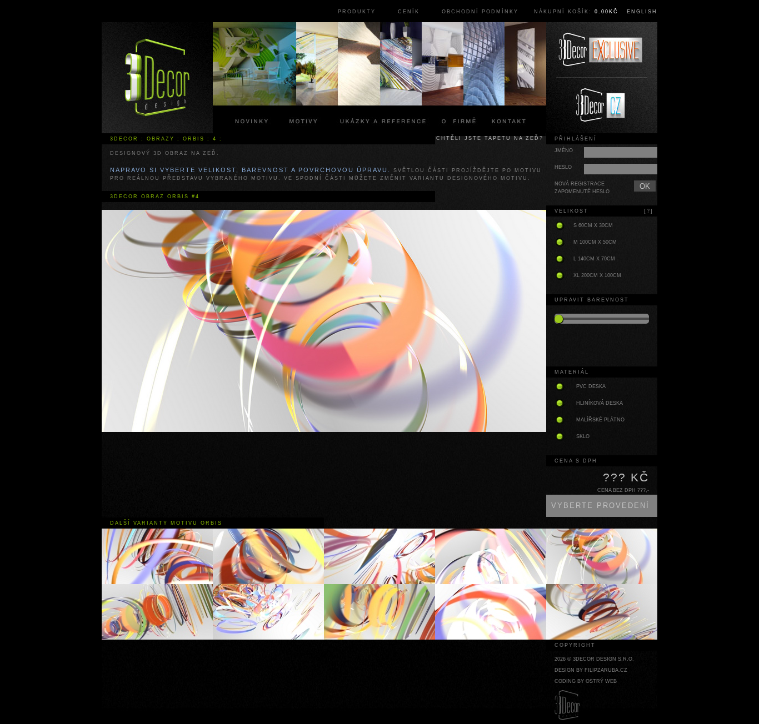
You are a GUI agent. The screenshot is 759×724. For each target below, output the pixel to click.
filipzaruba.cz (606, 670)
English (642, 11)
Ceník (409, 11)
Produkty (357, 11)
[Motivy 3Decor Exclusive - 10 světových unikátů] (601, 50)
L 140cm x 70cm (594, 259)
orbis (193, 139)
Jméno (564, 150)
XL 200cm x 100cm (597, 275)
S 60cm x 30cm (593, 225)
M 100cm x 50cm (595, 242)
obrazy (160, 139)
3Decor (124, 139)
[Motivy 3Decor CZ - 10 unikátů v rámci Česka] (601, 105)
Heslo (563, 167)
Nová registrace (580, 184)
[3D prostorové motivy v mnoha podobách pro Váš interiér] (157, 77)
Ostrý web (601, 681)
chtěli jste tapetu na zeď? (489, 138)
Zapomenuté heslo (582, 191)
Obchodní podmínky (480, 11)
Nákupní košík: (576, 11)
